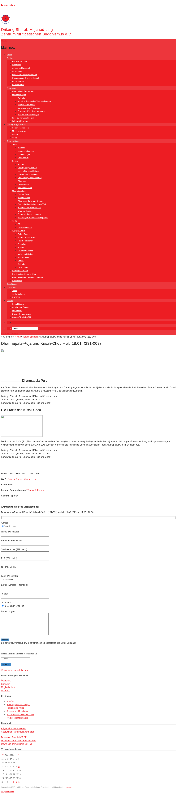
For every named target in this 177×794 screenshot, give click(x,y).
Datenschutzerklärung (21, 314)
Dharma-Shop (13, 141)
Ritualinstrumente (25, 251)
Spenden (5, 684)
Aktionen (21, 148)
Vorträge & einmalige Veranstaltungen (34, 101)
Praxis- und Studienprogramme (31, 111)
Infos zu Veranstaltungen (23, 118)
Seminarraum (18, 84)
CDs (19, 224)
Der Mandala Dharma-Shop (24, 274)
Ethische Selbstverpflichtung (24, 75)
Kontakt (10, 300)
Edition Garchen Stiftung (28, 171)
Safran (21, 261)
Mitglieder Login (7, 792)
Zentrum (10, 58)
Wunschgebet (18, 81)
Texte (14, 290)
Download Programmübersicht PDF (18, 740)
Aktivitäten (16, 65)
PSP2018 (16, 297)
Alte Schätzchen (25, 187)
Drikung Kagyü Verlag (16, 124)
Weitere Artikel (18, 231)
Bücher (15, 134)
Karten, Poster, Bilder (27, 237)
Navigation (8, 5)
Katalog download (20, 271)
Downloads (11, 287)
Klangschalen (23, 257)
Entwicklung (17, 71)
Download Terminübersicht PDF (16, 744)
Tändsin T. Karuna (35, 490)
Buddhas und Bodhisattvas (29, 207)
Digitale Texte (23, 194)
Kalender (22, 98)
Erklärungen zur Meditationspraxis (33, 217)
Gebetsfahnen (24, 234)
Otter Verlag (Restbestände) (30, 178)
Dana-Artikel (23, 158)
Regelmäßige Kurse (26, 104)
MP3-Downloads (25, 227)
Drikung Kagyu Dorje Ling (29, 174)
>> (19, 755)
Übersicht (6, 681)
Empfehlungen (24, 154)
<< (3, 755)
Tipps (14, 144)
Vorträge (10, 701)
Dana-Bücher (23, 184)
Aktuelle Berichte (19, 61)
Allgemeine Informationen (23, 91)
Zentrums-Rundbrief (21, 68)
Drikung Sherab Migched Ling (22, 479)
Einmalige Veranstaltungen (18, 704)
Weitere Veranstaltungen (28, 114)
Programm (11, 88)
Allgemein (22, 181)
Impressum (17, 310)
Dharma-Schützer (25, 211)
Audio (14, 138)
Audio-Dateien (18, 294)
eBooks (21, 164)
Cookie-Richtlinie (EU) (21, 317)
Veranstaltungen (19, 94)
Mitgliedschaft (8, 687)
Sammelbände (24, 197)
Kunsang (69, 787)
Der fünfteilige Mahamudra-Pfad (32, 204)
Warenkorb (17, 281)
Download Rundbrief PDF (14, 737)
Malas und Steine (25, 254)
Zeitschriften (23, 267)
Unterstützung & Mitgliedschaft (25, 78)
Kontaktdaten (18, 304)
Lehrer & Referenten (21, 121)
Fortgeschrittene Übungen (29, 214)
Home (9, 55)
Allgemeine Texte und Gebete (31, 201)
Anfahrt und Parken (20, 307)
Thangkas (22, 244)
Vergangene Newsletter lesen (15, 670)
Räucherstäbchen (25, 241)
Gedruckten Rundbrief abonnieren (17, 732)
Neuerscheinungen (20, 128)
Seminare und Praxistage (29, 108)
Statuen (21, 247)
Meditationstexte (19, 131)
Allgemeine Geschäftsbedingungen (27, 277)
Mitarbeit (5, 690)
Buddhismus (12, 284)
